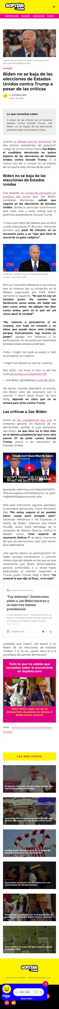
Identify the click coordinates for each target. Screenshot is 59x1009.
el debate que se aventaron (32, 141)
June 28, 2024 (46, 380)
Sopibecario (19, 95)
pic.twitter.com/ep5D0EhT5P (28, 374)
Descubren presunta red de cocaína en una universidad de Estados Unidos (28, 883)
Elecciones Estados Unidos (39, 727)
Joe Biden (7, 731)
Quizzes (25, 16)
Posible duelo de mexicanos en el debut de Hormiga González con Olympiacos (27, 851)
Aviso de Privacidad (15, 977)
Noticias (7, 68)
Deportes (10, 848)
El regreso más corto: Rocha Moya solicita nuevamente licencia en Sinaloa (29, 787)
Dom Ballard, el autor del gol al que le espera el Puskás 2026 (28, 947)
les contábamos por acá (34, 420)
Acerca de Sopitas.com (39, 977)
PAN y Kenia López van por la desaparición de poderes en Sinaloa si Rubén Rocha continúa (29, 915)
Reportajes (11, 16)
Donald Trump (18, 727)
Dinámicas (38, 16)
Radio (50, 16)
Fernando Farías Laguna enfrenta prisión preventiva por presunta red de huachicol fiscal (29, 819)
